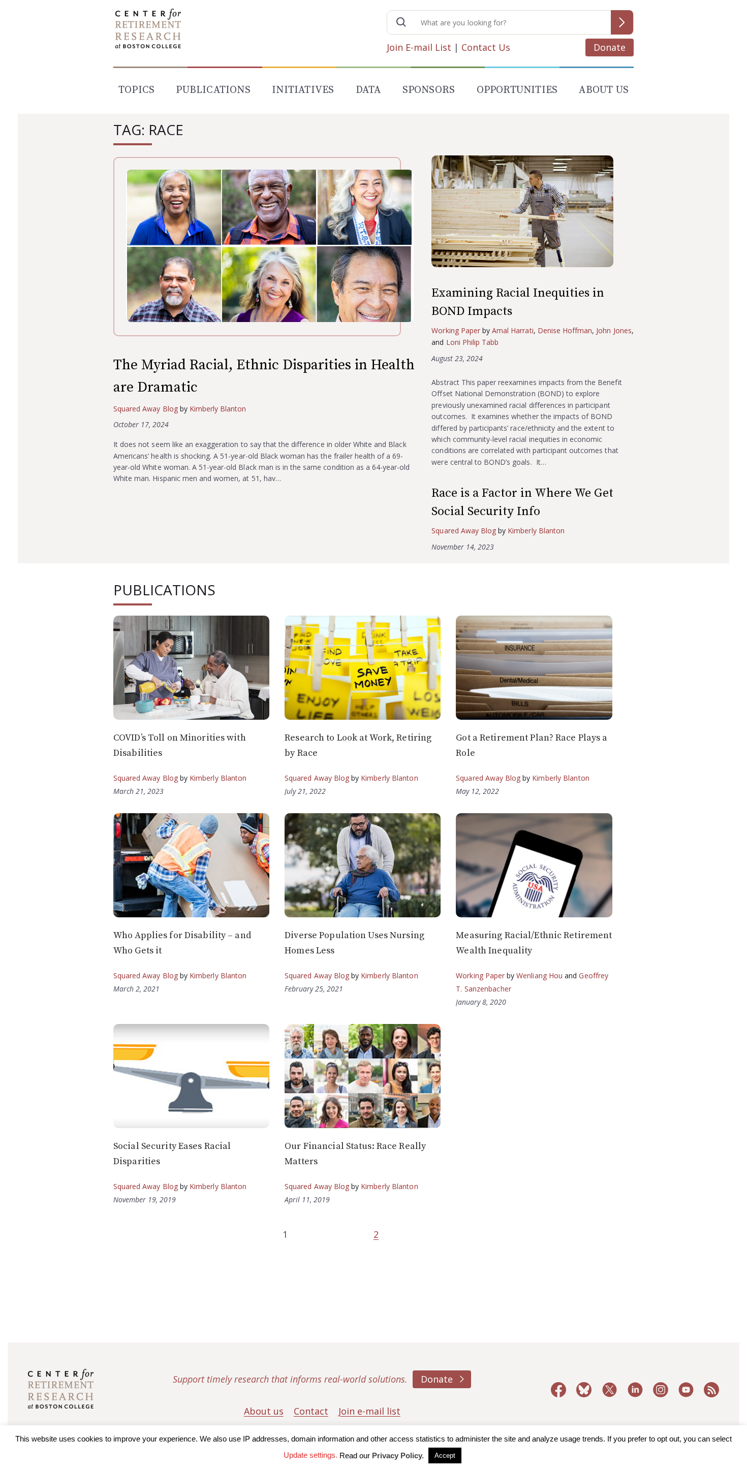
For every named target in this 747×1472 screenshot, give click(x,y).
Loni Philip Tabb (472, 342)
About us (264, 1411)
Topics (136, 90)
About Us (604, 90)
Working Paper (455, 330)
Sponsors (428, 90)
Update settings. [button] (310, 1455)
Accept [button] (444, 1455)
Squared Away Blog (145, 408)
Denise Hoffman (565, 330)
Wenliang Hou (539, 975)
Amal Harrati (512, 330)
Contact (311, 1411)
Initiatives (303, 90)
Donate (610, 47)
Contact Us (485, 47)
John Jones (613, 330)
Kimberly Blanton (218, 408)
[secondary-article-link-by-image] (532, 213)
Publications (213, 90)
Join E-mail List (419, 47)
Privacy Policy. (398, 1455)
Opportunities (517, 90)
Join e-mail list (369, 1411)
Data (368, 90)
